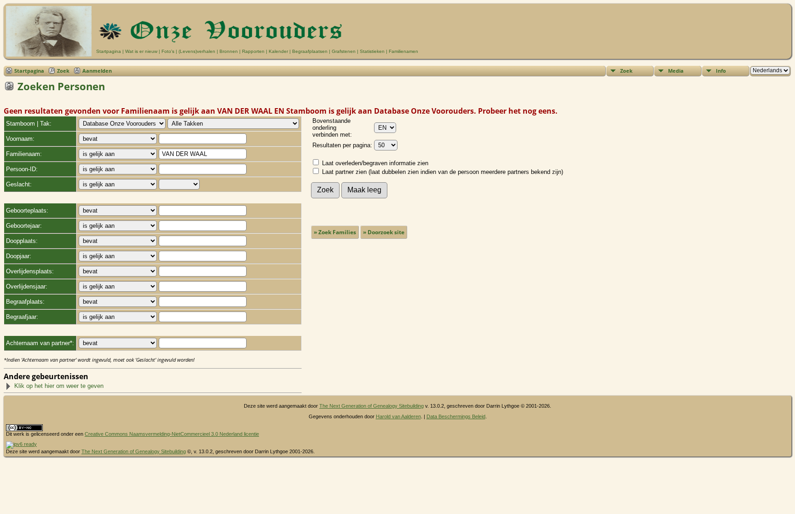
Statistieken (372, 51)
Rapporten (253, 51)
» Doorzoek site (383, 232)
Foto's (167, 51)
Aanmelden (97, 70)
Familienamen (403, 51)
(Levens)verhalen (197, 51)
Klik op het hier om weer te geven (59, 385)
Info (721, 70)
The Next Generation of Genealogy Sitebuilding (371, 406)
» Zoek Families (335, 232)
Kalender (278, 51)
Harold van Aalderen (398, 416)
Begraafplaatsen (310, 51)
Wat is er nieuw (141, 51)
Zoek (63, 70)
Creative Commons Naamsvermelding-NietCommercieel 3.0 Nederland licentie (172, 434)
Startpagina (108, 51)
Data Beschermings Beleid (455, 416)
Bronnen (228, 51)
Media (676, 70)
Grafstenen (344, 51)
